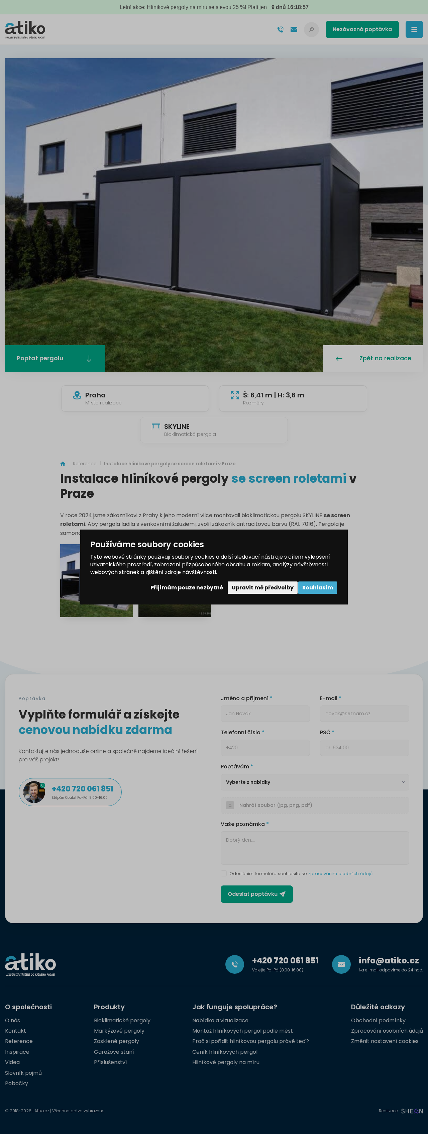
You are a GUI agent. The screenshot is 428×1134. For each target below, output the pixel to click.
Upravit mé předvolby (263, 587)
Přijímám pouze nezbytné (186, 587)
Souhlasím (317, 587)
